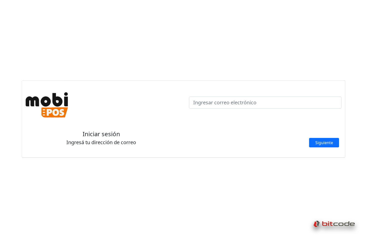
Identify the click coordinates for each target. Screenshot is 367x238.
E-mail (198, 93)
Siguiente (324, 142)
